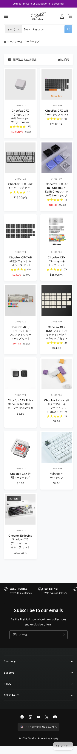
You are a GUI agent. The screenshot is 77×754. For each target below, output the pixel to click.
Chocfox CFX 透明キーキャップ (20, 475)
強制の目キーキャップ (56, 475)
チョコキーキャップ (28, 41)
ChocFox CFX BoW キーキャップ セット (20, 185)
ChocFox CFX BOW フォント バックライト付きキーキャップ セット (56, 332)
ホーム (10, 41)
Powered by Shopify (48, 738)
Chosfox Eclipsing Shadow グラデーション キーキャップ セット (20, 541)
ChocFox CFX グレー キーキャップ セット (56, 261)
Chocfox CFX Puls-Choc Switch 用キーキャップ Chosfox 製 (20, 404)
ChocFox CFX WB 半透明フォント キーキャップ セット (20, 261)
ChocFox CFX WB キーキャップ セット (56, 112)
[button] (6, 16)
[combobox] (48, 29)
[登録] (63, 634)
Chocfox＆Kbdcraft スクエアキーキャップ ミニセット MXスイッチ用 (56, 406)
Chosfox (32, 738)
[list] (38, 591)
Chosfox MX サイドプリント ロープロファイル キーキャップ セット (20, 332)
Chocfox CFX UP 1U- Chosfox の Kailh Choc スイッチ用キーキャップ (56, 189)
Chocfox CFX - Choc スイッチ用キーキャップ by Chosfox (20, 116)
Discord (28, 3)
